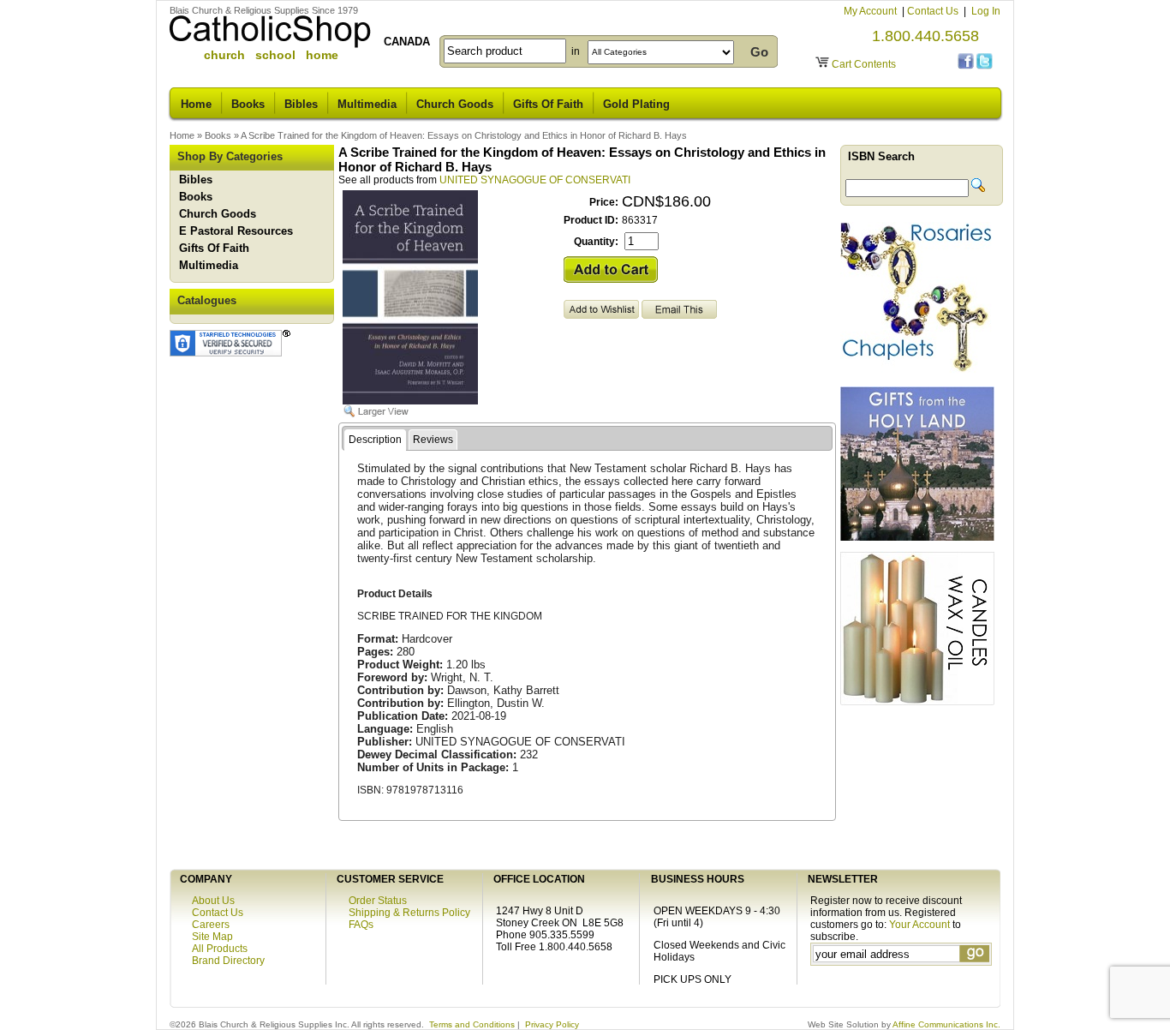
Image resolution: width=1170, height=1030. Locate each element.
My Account (871, 11)
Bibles (301, 104)
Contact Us (934, 11)
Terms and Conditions (472, 1024)
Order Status (378, 901)
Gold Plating (636, 104)
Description (375, 440)
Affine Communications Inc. (946, 1024)
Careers (211, 925)
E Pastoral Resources (236, 231)
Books (248, 104)
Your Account (919, 925)
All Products (220, 949)
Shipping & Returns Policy (409, 913)
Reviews (433, 440)
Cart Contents (864, 64)
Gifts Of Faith (548, 104)
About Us (213, 901)
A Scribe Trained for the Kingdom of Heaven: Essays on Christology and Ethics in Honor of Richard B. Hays (464, 135)
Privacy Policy (552, 1024)
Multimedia (367, 104)
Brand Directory (228, 961)
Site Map (212, 937)
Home (196, 104)
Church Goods (454, 104)
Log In (985, 11)
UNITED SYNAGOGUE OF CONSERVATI (534, 180)
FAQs (361, 925)
